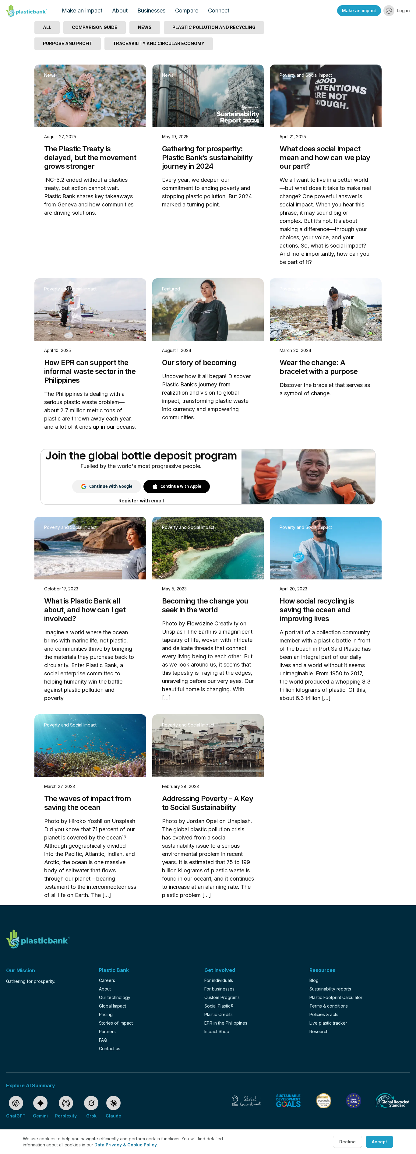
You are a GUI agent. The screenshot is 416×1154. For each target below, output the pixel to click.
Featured (171, 288)
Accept (379, 1141)
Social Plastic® (219, 1005)
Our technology (114, 997)
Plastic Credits (218, 1014)
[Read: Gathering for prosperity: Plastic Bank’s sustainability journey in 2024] (208, 96)
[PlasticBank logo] (26, 11)
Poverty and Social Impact (306, 75)
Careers (107, 980)
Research (319, 1031)
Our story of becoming (199, 362)
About (120, 10)
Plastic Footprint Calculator (335, 997)
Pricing (106, 1014)
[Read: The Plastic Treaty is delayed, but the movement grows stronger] (90, 96)
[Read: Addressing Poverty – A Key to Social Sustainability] (208, 745)
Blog (314, 980)
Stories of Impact (116, 1023)
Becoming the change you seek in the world (205, 605)
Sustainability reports (330, 988)
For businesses (219, 988)
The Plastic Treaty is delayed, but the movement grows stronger (90, 157)
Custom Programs (222, 997)
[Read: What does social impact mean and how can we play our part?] (326, 96)
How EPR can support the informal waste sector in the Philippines (90, 371)
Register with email (141, 501)
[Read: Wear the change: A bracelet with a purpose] (326, 309)
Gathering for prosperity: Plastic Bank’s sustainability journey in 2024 (207, 157)
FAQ (103, 1040)
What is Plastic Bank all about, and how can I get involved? (84, 609)
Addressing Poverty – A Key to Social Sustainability (207, 803)
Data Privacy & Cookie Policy (125, 1144)
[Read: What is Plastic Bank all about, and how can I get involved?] (90, 548)
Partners (107, 1031)
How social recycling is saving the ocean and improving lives (317, 609)
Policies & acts (323, 1014)
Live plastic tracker (328, 1023)
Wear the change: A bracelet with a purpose (319, 367)
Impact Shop (216, 1031)
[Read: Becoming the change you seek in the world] (208, 548)
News (49, 75)
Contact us (109, 1048)
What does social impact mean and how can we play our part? (325, 157)
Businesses (151, 10)
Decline (347, 1141)
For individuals (218, 980)
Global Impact (112, 1005)
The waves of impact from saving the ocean (87, 803)
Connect (218, 10)
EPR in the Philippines (225, 1023)
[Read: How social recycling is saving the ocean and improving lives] (326, 548)
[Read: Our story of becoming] (208, 309)
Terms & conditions (328, 1005)
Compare (186, 10)
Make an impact (82, 10)
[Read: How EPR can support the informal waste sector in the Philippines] (90, 309)
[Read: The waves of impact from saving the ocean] (90, 745)
